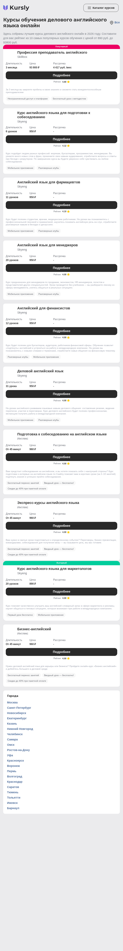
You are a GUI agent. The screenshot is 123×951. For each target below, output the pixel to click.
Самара (12, 739)
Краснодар (14, 781)
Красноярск (15, 760)
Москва (12, 702)
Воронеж (13, 765)
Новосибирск (16, 713)
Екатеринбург (17, 718)
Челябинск (15, 734)
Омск (10, 744)
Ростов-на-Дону (18, 750)
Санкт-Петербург (19, 707)
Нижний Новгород (20, 729)
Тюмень (12, 792)
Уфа (10, 755)
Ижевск (12, 802)
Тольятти (13, 797)
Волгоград (14, 776)
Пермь (11, 771)
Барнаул (13, 808)
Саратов (13, 787)
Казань (12, 723)
